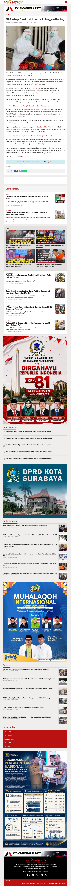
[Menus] (66, 2)
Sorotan (8, 305)
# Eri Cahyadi (8, 735)
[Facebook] (16, 171)
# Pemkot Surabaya (9, 732)
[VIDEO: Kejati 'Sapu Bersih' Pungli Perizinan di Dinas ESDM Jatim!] (50, 237)
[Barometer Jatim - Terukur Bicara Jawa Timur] (13, 2)
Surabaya (8, 210)
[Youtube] (41, 876)
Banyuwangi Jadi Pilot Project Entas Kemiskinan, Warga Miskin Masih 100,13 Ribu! (28, 431)
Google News (49, 162)
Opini (7, 194)
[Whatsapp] (25, 171)
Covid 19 (43, 127)
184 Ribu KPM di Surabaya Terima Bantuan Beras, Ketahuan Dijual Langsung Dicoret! (29, 458)
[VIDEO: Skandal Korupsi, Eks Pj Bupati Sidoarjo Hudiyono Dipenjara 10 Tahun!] (20, 237)
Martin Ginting (37, 88)
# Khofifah (7, 746)
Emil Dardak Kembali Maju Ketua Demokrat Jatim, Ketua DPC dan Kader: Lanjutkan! (28, 445)
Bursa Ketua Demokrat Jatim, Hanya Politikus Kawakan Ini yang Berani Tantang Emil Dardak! (28, 292)
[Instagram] (37, 876)
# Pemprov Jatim (9, 739)
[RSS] (46, 876)
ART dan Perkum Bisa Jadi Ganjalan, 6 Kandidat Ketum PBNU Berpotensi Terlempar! (29, 451)
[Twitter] (21, 171)
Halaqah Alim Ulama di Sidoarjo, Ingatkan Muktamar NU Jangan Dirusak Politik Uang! (29, 438)
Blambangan (9, 273)
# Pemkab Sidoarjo (9, 743)
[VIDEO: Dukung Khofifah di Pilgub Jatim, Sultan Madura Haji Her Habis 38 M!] (20, 256)
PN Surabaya (22, 116)
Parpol (7, 289)
